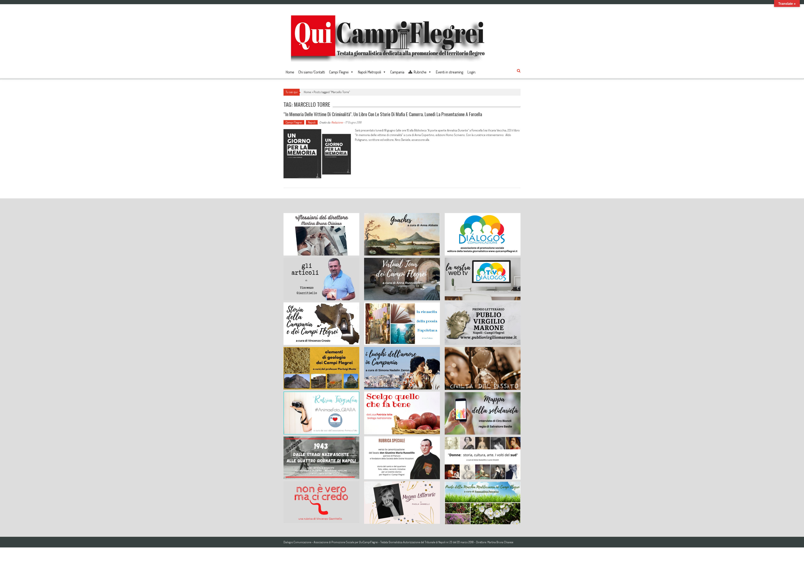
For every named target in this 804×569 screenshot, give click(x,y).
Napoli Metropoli (369, 72)
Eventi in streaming (449, 72)
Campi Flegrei (339, 72)
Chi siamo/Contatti (311, 72)
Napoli (312, 122)
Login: (471, 72)
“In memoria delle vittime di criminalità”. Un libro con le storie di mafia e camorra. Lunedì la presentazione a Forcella (382, 114)
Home (290, 72)
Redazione (337, 122)
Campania (397, 72)
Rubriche (420, 72)
